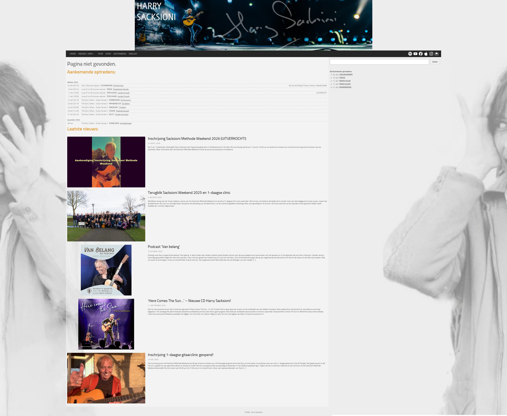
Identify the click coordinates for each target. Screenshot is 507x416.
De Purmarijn (126, 100)
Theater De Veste (121, 114)
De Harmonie (118, 85)
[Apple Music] (425, 53)
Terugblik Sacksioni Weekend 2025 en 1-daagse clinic (189, 192)
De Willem (126, 104)
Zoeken (435, 62)
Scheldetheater (126, 123)
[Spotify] (409, 53)
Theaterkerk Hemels (121, 89)
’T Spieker (122, 107)
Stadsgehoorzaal (122, 111)
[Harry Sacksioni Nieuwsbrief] (436, 53)
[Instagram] (430, 53)
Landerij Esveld (123, 93)
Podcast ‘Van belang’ (164, 246)
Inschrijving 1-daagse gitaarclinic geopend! (180, 355)
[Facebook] (420, 53)
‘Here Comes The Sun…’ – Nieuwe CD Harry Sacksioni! (189, 301)
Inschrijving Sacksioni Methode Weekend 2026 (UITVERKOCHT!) (197, 138)
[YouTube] (415, 53)
